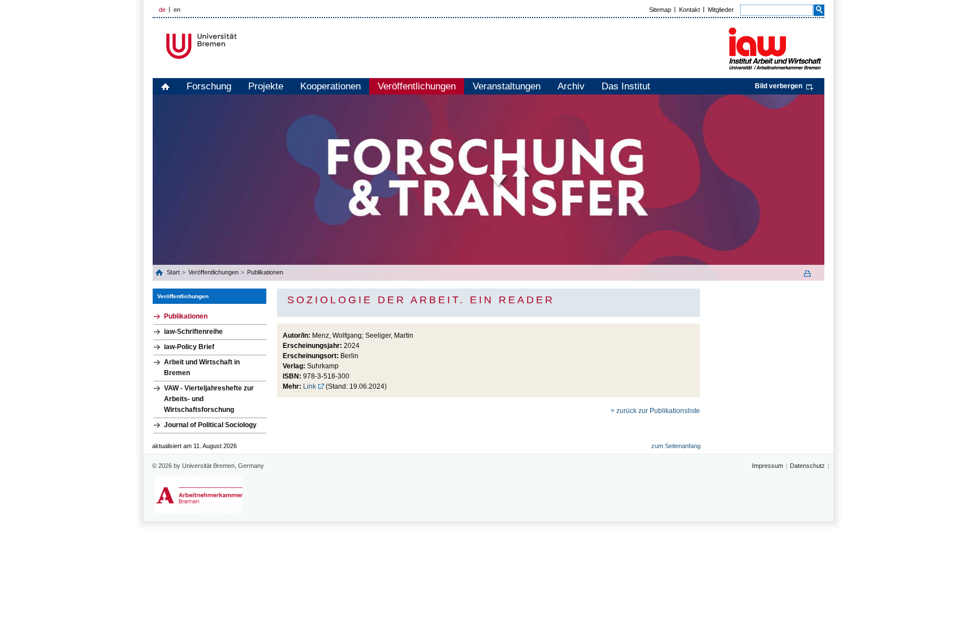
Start (174, 272)
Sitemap (660, 9)
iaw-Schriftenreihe (193, 332)
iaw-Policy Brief (189, 347)
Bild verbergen (778, 86)
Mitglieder (721, 9)
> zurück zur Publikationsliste (655, 411)
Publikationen (265, 272)
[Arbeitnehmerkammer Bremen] (199, 494)
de (162, 9)
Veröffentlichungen (417, 86)
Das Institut (626, 86)
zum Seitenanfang (676, 445)
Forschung (209, 86)
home (165, 86)
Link (309, 386)
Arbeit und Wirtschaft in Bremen (202, 367)
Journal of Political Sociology (210, 425)
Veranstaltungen (507, 86)
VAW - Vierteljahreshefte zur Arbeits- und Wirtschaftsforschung (209, 399)
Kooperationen (330, 86)
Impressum (767, 465)
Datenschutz (807, 465)
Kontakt (689, 9)
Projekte (265, 86)
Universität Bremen (239, 46)
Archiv (571, 86)
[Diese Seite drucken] (811, 273)
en (177, 9)
